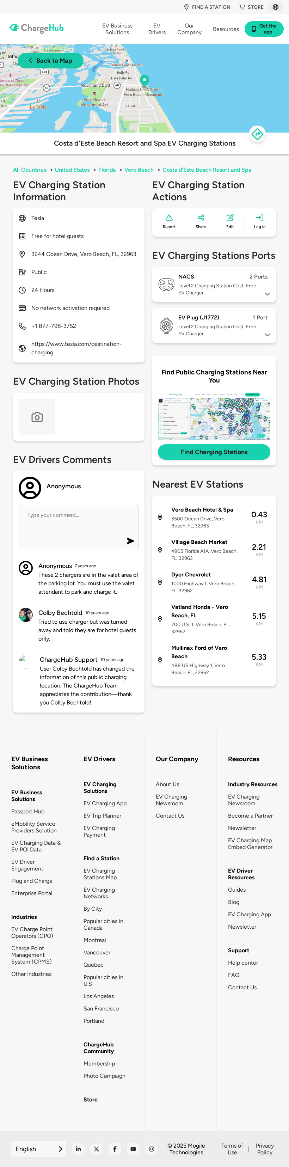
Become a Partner (250, 815)
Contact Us (170, 815)
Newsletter (242, 828)
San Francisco (101, 1008)
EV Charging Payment (99, 831)
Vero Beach (139, 169)
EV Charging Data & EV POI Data (36, 846)
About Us (167, 784)
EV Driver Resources (241, 874)
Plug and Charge (32, 881)
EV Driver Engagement (27, 865)
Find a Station (101, 858)
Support (238, 950)
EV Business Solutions (26, 795)
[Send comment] (130, 541)
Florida (107, 169)
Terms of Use (232, 1149)
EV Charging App (105, 803)
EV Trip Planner (102, 815)
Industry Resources (252, 784)
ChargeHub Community (99, 1048)
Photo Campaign (104, 1076)
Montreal (95, 940)
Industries (24, 917)
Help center (243, 962)
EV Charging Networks (99, 893)
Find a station (211, 7)
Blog (233, 902)
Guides (237, 889)
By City (93, 908)
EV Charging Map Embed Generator (250, 843)
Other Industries (31, 974)
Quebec (94, 964)
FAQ (233, 975)
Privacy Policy (265, 1149)
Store (256, 7)
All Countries (29, 169)
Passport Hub (27, 811)
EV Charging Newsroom (171, 800)
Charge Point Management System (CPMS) (31, 955)
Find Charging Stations (214, 452)
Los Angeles (99, 996)
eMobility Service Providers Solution (34, 827)
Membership (99, 1063)
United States (72, 169)
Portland (94, 1021)
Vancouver (97, 952)
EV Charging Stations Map (100, 874)
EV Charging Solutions (100, 787)
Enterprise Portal (32, 893)
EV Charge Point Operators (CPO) (32, 932)
